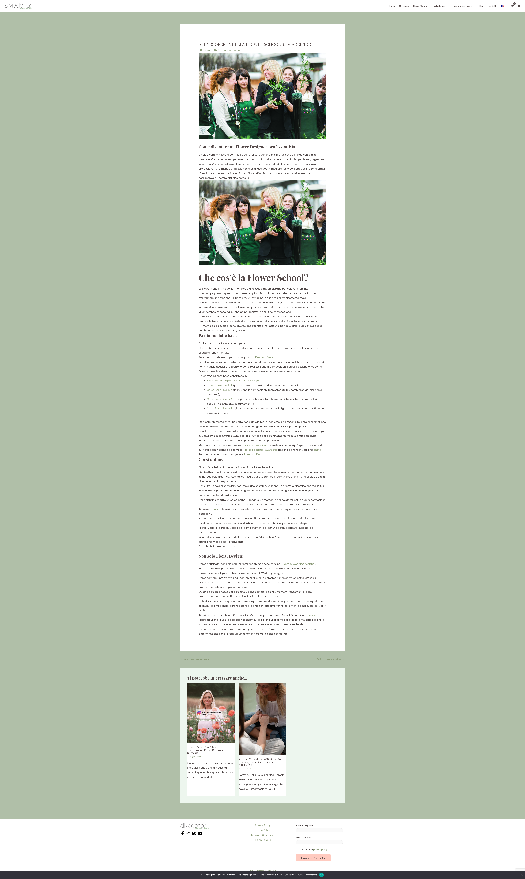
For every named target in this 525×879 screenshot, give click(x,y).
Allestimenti (440, 6)
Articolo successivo (330, 659)
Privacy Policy (262, 825)
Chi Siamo (404, 6)
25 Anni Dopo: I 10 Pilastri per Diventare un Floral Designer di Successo (207, 750)
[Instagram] (188, 833)
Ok (321, 875)
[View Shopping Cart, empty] (512, 6)
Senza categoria (231, 50)
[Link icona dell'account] (519, 6)
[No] (521, 875)
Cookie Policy (262, 830)
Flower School (420, 6)
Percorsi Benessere (462, 6)
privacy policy (320, 849)
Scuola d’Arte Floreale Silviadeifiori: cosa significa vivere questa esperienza (261, 762)
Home (392, 6)
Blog (481, 6)
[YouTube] (200, 833)
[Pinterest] (194, 833)
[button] (428, 6)
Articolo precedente (195, 659)
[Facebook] (182, 833)
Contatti (492, 6)
